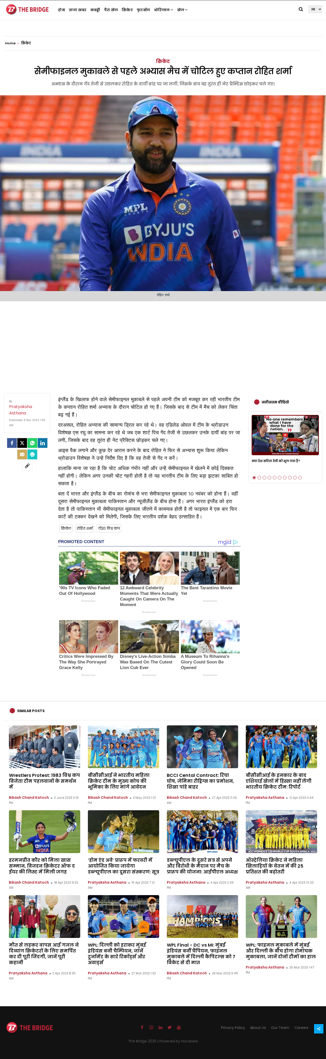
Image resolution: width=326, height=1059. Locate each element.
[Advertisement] (163, 342)
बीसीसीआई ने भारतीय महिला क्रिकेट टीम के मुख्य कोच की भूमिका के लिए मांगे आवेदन (119, 781)
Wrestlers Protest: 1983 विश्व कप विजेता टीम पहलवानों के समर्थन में (44, 781)
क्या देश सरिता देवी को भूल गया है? (276, 461)
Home (10, 43)
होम (61, 9)
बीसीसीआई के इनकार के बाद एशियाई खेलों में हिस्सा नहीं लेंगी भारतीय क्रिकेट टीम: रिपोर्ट (278, 781)
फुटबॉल (143, 9)
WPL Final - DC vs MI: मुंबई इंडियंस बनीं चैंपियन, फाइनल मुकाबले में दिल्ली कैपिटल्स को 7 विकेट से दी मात (201, 954)
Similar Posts (31, 710)
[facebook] (12, 443)
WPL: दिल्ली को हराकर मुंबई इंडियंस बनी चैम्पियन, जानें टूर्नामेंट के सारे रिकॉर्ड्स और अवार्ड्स (117, 954)
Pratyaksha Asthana (265, 797)
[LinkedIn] (42, 443)
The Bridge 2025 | (143, 1041)
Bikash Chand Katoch (29, 797)
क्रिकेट (127, 9)
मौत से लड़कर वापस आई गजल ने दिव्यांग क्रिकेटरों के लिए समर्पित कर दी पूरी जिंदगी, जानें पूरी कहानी (44, 954)
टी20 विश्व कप (109, 528)
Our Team (280, 1027)
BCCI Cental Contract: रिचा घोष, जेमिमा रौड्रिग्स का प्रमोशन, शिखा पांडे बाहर (200, 781)
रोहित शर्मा (85, 528)
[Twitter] (22, 443)
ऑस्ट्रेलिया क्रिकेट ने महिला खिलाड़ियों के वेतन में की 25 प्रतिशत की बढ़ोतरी (274, 866)
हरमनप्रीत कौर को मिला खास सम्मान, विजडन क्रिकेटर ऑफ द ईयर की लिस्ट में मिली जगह (42, 866)
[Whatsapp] (32, 443)
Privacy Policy (233, 1027)
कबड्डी (95, 9)
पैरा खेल (111, 9)
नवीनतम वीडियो (275, 402)
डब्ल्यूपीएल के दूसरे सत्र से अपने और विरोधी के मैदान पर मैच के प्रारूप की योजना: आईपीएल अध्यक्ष (202, 866)
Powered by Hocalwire (178, 1041)
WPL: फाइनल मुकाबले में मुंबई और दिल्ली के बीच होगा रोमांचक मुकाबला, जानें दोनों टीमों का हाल (281, 951)
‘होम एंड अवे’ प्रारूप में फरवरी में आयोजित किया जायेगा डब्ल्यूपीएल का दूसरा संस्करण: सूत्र (123, 866)
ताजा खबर (78, 9)
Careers (301, 1027)
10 (300, 478)
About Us (258, 1027)
